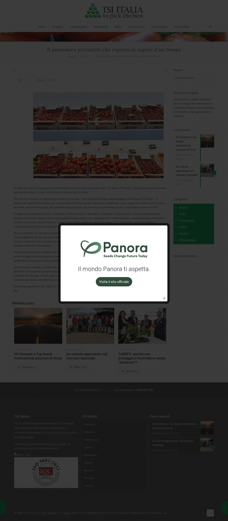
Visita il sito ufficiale (114, 282)
